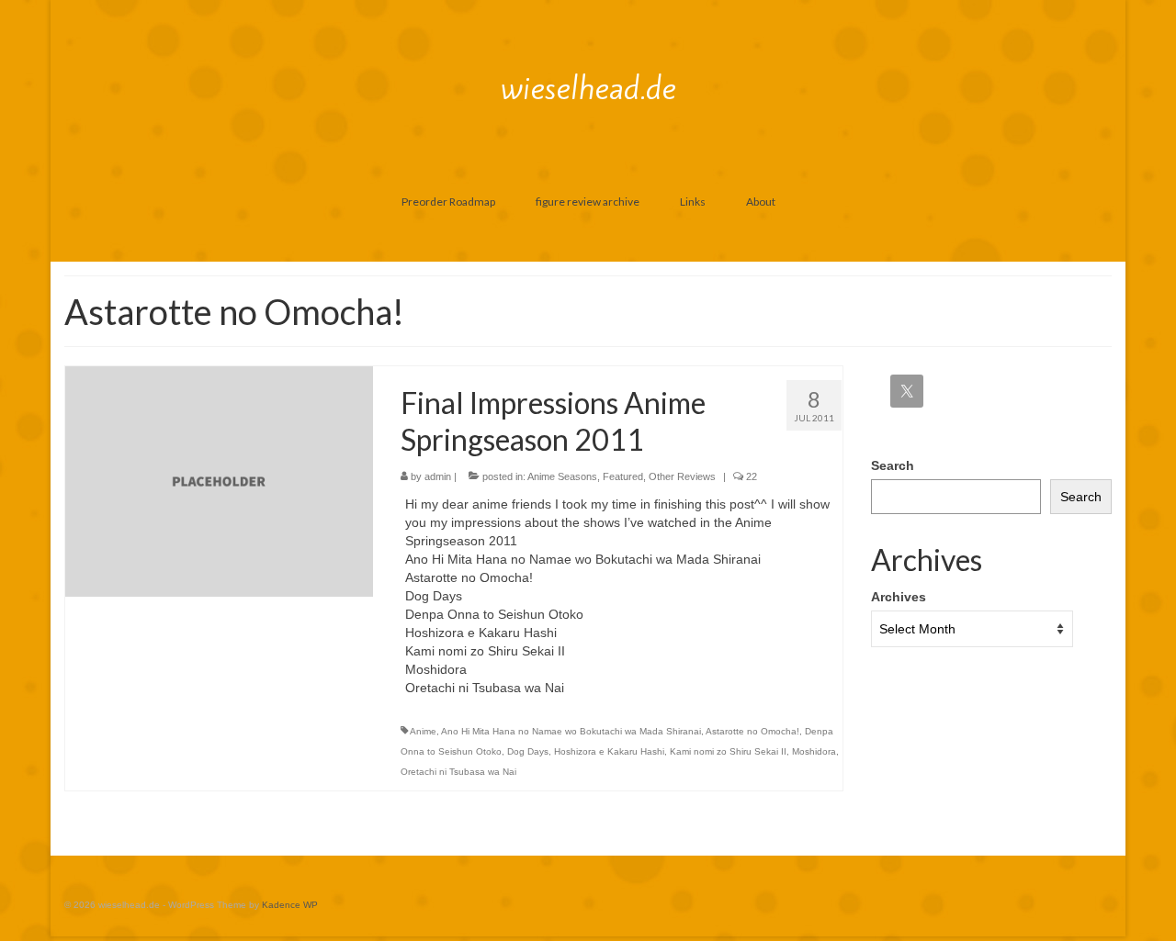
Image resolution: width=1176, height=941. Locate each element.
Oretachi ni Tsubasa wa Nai (458, 772)
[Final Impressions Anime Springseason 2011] (219, 480)
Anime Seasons (562, 476)
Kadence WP (290, 905)
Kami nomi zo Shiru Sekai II (728, 751)
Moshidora (814, 751)
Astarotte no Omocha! (752, 731)
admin (437, 476)
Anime (423, 731)
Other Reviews (682, 476)
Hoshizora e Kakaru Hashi (609, 751)
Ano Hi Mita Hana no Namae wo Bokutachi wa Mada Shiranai (571, 731)
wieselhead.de (588, 88)
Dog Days (527, 751)
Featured (623, 476)
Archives (898, 596)
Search (892, 465)
